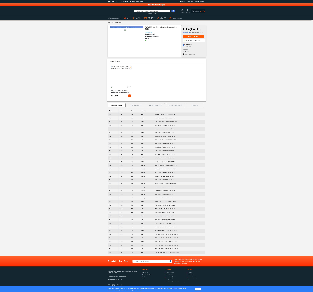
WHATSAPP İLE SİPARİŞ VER (193, 40)
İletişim (202, 1)
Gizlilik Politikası (170, 272)
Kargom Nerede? (192, 276)
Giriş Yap (188, 12)
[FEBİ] (145, 40)
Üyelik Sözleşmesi (192, 279)
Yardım (197, 1)
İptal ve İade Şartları (171, 276)
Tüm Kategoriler (113, 18)
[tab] (117, 105)
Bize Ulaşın (145, 276)
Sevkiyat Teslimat (170, 279)
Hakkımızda (145, 272)
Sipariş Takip (190, 1)
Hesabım (190, 272)
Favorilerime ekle (190, 54)
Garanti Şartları (169, 274)
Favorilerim (190, 274)
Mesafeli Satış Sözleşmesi (172, 281)
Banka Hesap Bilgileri (147, 274)
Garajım (182, 12)
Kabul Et (198, 289)
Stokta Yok (193, 36)
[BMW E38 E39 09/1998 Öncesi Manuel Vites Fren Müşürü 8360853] (121, 75)
